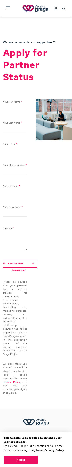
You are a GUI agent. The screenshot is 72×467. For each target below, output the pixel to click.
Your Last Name (11, 122)
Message (7, 228)
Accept (21, 459)
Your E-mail (9, 144)
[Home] (36, 8)
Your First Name (11, 101)
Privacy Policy (11, 382)
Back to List (15, 263)
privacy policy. (54, 450)
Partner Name (10, 186)
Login (56, 9)
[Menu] (7, 8)
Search (64, 8)
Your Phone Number (14, 165)
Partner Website (12, 207)
